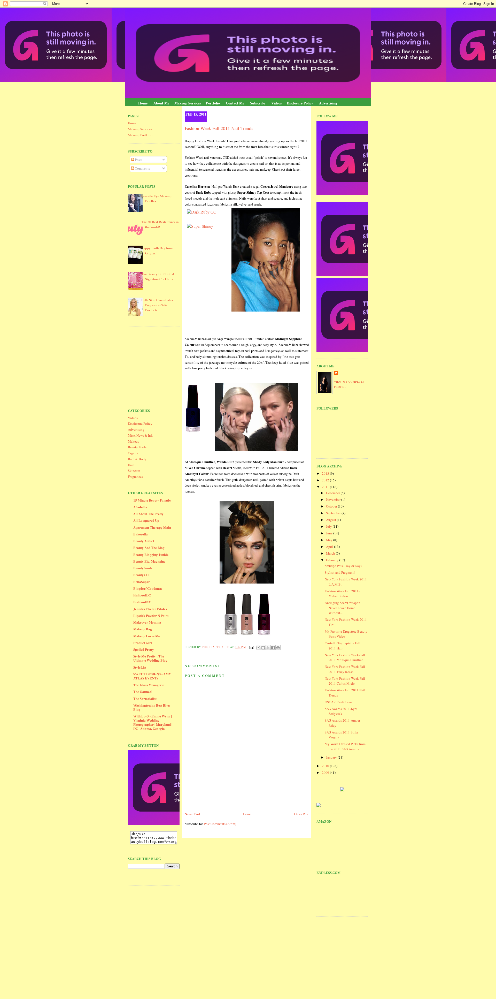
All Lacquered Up (146, 520)
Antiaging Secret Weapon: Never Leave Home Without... (343, 607)
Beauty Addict (143, 540)
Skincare (134, 470)
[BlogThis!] (263, 647)
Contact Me (235, 103)
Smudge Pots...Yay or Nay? (343, 565)
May (329, 540)
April (330, 546)
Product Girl (142, 642)
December (333, 492)
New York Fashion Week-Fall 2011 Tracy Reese (345, 669)
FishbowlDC (142, 595)
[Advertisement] (166, 364)
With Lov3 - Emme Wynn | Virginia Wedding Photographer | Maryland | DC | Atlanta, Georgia (152, 722)
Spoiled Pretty (143, 649)
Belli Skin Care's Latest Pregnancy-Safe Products (157, 305)
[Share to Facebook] (273, 647)
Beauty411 (141, 574)
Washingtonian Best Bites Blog (151, 707)
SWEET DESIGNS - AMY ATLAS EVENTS (152, 675)
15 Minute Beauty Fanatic (152, 500)
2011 (326, 487)
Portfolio (213, 103)
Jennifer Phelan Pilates (150, 608)
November (333, 499)
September (334, 513)
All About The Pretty (148, 513)
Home (143, 103)
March (331, 553)
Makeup (134, 441)
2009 (326, 772)
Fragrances (135, 476)
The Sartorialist (145, 698)
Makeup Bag (142, 628)
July (329, 526)
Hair (131, 465)
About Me (161, 103)
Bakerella (140, 534)
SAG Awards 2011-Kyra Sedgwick (341, 711)
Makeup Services (187, 103)
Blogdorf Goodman (147, 588)
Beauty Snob (142, 567)
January (332, 757)
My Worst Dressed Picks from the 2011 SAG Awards (345, 746)
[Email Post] (251, 647)
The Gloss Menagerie (148, 684)
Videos (276, 103)
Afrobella (140, 506)
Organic (133, 453)
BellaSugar (141, 581)
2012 (326, 480)
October (332, 506)
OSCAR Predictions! (339, 702)
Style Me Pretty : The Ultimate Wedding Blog (150, 658)
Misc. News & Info (140, 435)
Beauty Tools (137, 447)
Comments (142, 168)
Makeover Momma (147, 622)
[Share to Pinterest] (278, 647)
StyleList (139, 667)
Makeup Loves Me (146, 635)
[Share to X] (268, 647)
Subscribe (257, 103)
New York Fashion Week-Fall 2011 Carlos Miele (345, 681)
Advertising (328, 103)
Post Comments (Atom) (220, 823)
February (332, 560)
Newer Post (192, 814)
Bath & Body (137, 459)
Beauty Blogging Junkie (150, 554)
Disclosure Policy (300, 103)
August (331, 519)
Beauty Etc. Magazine (149, 561)
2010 (326, 765)
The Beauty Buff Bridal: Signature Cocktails (158, 277)
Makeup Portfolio (140, 135)
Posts (138, 159)
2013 (326, 473)
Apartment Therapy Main (152, 527)
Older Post (301, 814)
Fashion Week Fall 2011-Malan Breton (342, 594)
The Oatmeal (142, 691)
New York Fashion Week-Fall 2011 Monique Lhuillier (345, 657)
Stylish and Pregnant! (340, 572)
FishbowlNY (142, 601)
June (329, 533)
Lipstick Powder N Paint (150, 615)
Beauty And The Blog (149, 547)
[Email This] (258, 647)
